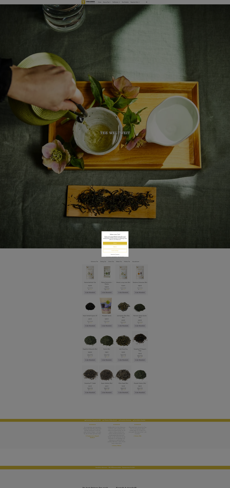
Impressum (117, 254)
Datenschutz (113, 254)
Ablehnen (115, 246)
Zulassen (115, 243)
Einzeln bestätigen (115, 250)
